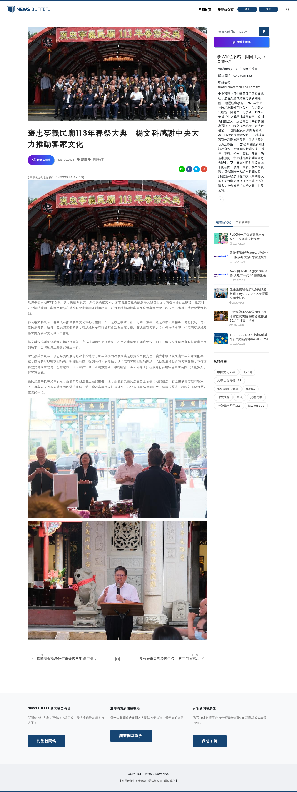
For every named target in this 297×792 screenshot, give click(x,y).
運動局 (250, 389)
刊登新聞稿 (46, 741)
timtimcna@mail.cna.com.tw (239, 87)
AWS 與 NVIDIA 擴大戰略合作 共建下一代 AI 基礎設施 (248, 273)
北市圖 (247, 372)
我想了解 (210, 741)
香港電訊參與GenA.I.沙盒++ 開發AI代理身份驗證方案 (249, 255)
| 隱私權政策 (155, 781)
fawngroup (256, 406)
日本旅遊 (223, 397)
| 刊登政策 (126, 781)
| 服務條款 (140, 781)
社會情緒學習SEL (229, 406)
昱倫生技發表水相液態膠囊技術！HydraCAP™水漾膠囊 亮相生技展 (249, 293)
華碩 (240, 397)
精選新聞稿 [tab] (223, 222)
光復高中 (256, 397)
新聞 (84, 159)
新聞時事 (98, 159)
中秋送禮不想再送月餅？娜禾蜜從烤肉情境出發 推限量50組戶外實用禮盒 (248, 316)
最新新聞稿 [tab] (243, 222)
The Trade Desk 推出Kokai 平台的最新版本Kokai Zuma (249, 337)
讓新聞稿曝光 (131, 735)
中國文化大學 (226, 372)
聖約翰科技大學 (228, 389)
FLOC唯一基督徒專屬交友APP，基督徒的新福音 (247, 236)
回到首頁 (205, 10)
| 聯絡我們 (169, 781)
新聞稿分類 (226, 10)
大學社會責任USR (229, 380)
